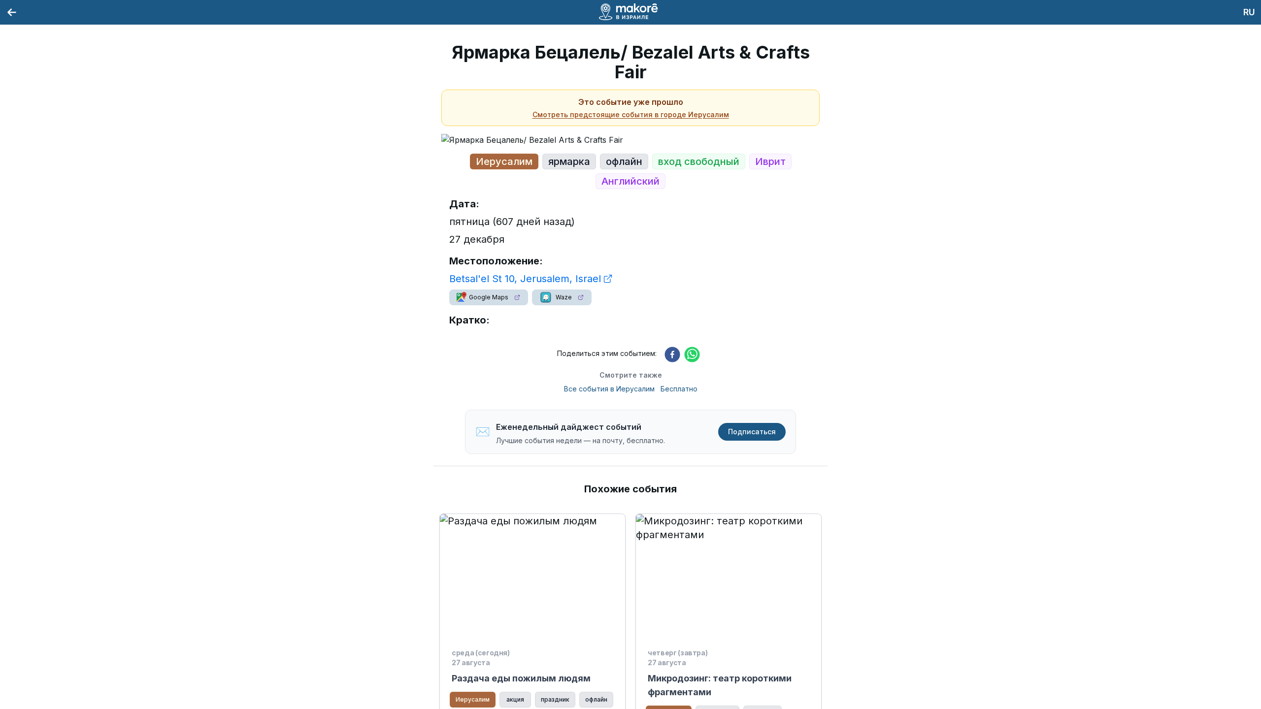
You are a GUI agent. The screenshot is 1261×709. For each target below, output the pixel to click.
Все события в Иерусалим (609, 389)
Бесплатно (679, 389)
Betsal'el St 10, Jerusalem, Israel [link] (525, 279)
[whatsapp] (692, 354)
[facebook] (672, 354)
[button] (488, 297)
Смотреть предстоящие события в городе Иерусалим (630, 114)
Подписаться (752, 431)
